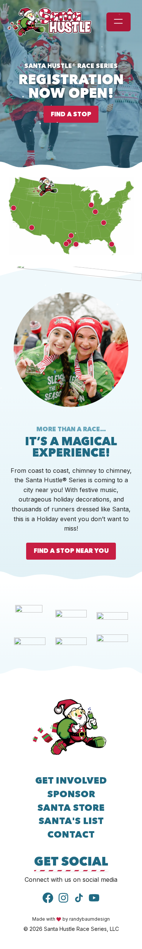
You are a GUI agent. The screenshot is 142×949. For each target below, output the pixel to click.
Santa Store (71, 807)
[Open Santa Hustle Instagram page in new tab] (63, 897)
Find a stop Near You (71, 550)
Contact (71, 834)
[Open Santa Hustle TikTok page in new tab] (78, 897)
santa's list (71, 820)
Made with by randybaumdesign (71, 919)
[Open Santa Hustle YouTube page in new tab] (94, 897)
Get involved (71, 780)
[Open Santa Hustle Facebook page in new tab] (47, 897)
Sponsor (71, 794)
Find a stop (71, 114)
